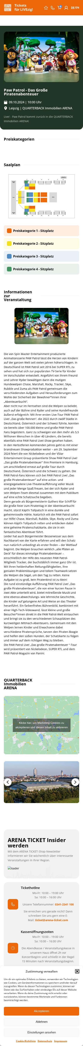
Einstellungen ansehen (41, 1032)
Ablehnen (41, 1021)
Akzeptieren (41, 1011)
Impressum (60, 1041)
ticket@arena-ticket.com (51, 920)
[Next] (75, 782)
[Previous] (8, 782)
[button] (77, 971)
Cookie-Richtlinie (26, 1041)
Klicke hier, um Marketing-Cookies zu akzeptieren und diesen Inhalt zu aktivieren (41, 725)
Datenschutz (45, 1041)
